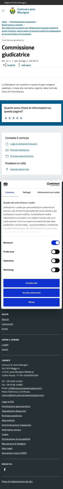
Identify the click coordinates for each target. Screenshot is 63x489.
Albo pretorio (8, 420)
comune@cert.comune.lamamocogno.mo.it (23, 395)
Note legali (7, 448)
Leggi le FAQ (8, 401)
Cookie (5, 434)
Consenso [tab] (9, 192)
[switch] (55, 251)
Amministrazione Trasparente (16, 425)
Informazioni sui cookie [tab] (49, 192)
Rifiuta (31, 302)
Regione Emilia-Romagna (15, 2)
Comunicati (7, 324)
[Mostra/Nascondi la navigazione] (3, 10)
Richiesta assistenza (12, 415)
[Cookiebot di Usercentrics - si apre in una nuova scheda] (47, 184)
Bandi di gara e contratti (12, 24)
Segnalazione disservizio (14, 411)
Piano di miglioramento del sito (17, 481)
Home (4, 21)
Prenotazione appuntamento (16, 406)
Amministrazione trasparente (22, 21)
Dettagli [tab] (27, 192)
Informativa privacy (11, 429)
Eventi (5, 349)
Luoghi (5, 344)
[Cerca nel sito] (55, 10)
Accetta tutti (31, 283)
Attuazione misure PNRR (14, 453)
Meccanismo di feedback (14, 443)
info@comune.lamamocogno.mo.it (25, 388)
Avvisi (5, 328)
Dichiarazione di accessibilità (16, 439)
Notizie (5, 319)
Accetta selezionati (32, 292)
